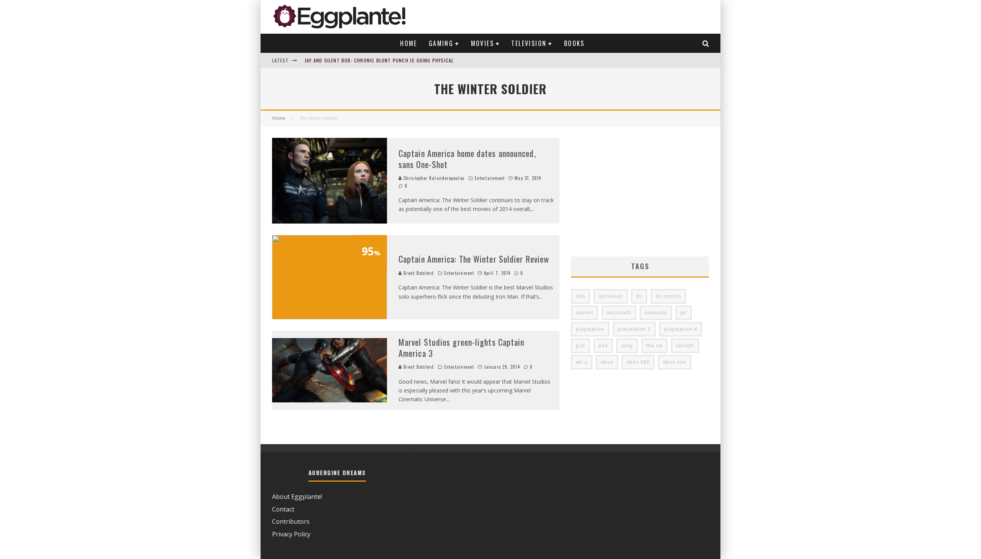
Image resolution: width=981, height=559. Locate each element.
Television (528, 43)
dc (639, 296)
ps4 (603, 345)
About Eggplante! (297, 496)
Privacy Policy (291, 534)
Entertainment (490, 178)
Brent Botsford (418, 273)
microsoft (619, 312)
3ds (580, 296)
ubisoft (685, 345)
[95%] (329, 317)
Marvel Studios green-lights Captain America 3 (462, 347)
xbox (607, 362)
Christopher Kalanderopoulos (433, 178)
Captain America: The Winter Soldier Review (474, 259)
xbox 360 (638, 362)
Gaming (441, 43)
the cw (654, 345)
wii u (581, 362)
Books (574, 43)
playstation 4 (680, 329)
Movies (482, 43)
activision (611, 296)
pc (684, 312)
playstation (590, 329)
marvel (584, 312)
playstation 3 (634, 329)
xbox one (674, 362)
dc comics (668, 296)
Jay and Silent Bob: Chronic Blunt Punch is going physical (379, 60)
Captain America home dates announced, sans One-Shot (467, 158)
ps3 (580, 345)
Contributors (291, 521)
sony (627, 345)
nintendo (656, 312)
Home (408, 43)
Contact (283, 509)
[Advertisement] (640, 191)
